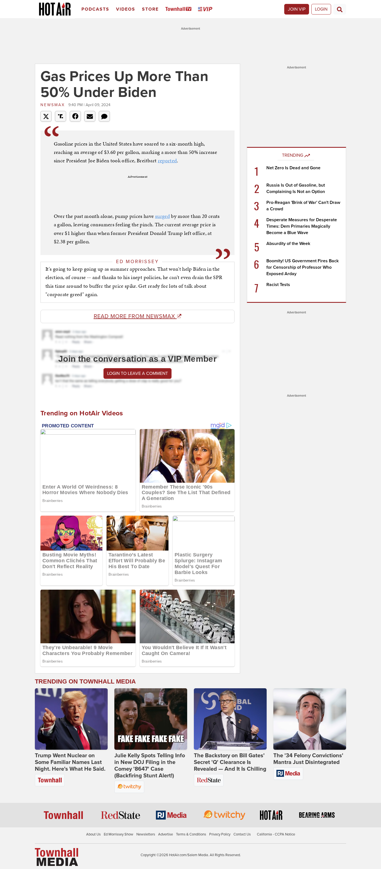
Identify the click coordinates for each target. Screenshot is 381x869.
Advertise (165, 834)
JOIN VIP (296, 9)
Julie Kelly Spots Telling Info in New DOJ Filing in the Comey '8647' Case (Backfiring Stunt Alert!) (149, 765)
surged (162, 216)
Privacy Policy (219, 834)
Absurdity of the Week (288, 243)
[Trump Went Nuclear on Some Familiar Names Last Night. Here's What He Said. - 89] (71, 719)
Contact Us (242, 834)
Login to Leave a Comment (137, 373)
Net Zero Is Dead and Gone (293, 168)
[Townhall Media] (56, 856)
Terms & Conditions (191, 834)
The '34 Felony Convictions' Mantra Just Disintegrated (308, 759)
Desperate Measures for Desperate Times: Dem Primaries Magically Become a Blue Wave (301, 226)
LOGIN (321, 9)
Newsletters (145, 834)
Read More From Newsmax (135, 316)
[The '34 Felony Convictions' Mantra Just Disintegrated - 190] (309, 719)
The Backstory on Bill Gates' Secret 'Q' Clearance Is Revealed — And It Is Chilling (230, 762)
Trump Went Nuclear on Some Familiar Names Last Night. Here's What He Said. (70, 762)
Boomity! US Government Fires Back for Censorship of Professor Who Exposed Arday (302, 267)
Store (150, 9)
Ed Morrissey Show (118, 834)
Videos (125, 9)
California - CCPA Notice (276, 834)
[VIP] (206, 9)
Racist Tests (278, 284)
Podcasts (95, 9)
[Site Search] (339, 9)
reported (167, 160)
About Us (93, 834)
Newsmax (53, 105)
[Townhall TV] (179, 9)
